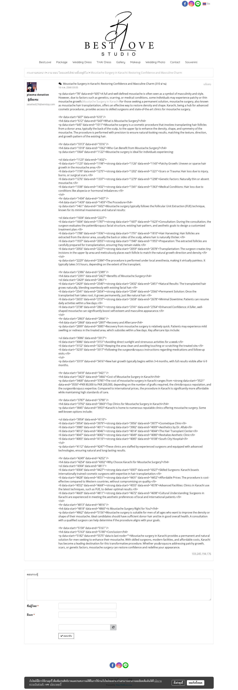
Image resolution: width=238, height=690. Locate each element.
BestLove (45, 62)
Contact (175, 62)
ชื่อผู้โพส (33, 606)
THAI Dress (104, 62)
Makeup (135, 62)
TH (208, 3)
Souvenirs (191, 62)
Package (62, 62)
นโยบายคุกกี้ (55, 684)
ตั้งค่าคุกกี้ (178, 682)
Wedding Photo (155, 62)
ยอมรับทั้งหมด (195, 682)
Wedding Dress (82, 62)
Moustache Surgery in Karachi (100, 101)
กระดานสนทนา (36, 72)
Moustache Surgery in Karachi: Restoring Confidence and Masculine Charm (136, 72)
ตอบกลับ (67, 635)
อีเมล (31, 614)
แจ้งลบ (207, 84)
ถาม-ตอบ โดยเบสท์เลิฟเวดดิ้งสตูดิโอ (67, 72)
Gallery (120, 62)
